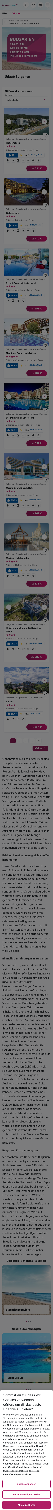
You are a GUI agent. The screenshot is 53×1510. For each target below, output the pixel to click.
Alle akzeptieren (26, 1505)
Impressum (34, 1471)
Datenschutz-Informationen (15, 1471)
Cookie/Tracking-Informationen (17, 1474)
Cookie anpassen (26, 1484)
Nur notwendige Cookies (26, 1494)
